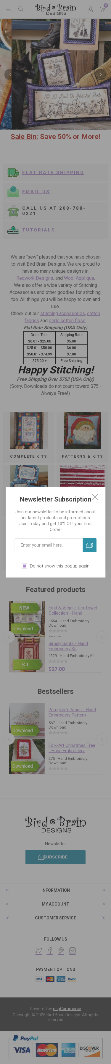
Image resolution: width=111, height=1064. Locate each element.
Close (95, 497)
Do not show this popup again (59, 566)
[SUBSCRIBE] (89, 545)
